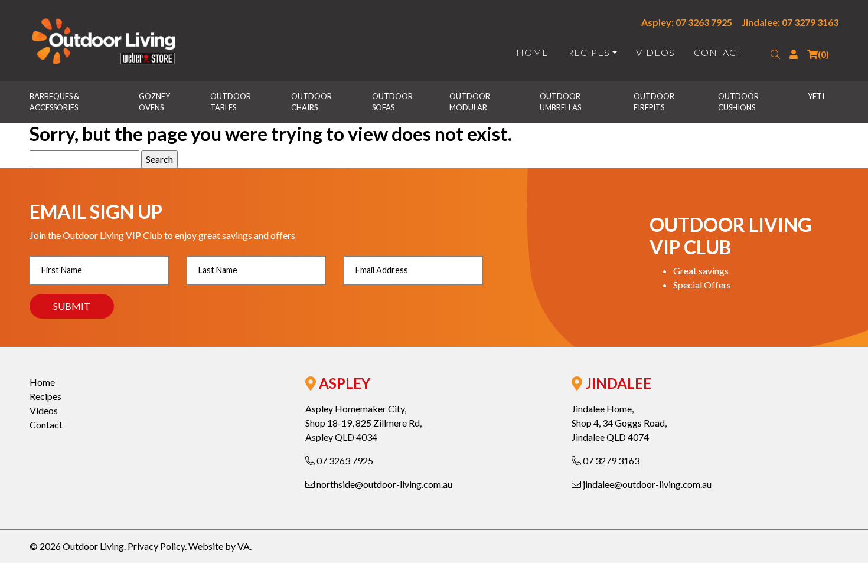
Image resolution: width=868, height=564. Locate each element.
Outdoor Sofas (393, 101)
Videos (655, 52)
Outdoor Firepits (655, 101)
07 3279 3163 (610, 460)
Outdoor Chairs (312, 101)
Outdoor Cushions (739, 101)
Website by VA (219, 546)
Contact (718, 52)
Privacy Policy (156, 546)
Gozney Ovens (155, 101)
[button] (775, 54)
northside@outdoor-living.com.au (383, 484)
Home (532, 52)
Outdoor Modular (470, 101)
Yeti (816, 96)
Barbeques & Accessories (55, 101)
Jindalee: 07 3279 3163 (790, 22)
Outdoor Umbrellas (561, 101)
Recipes (588, 52)
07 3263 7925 (344, 460)
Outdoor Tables (231, 101)
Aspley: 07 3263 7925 (686, 22)
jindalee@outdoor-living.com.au (646, 484)
